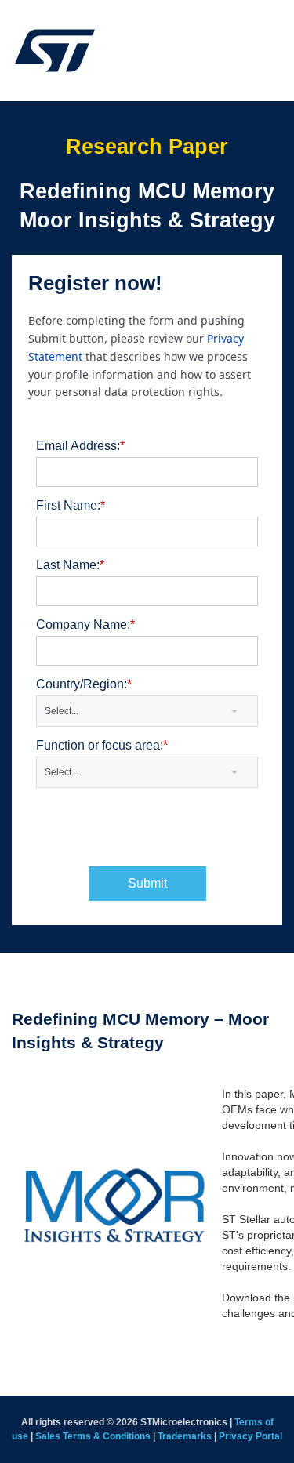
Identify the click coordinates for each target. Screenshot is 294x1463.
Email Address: (80, 445)
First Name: (70, 505)
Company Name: (85, 624)
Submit (147, 883)
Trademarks (185, 1436)
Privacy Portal (250, 1436)
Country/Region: (84, 684)
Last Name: (70, 565)
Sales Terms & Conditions (93, 1436)
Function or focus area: (102, 745)
